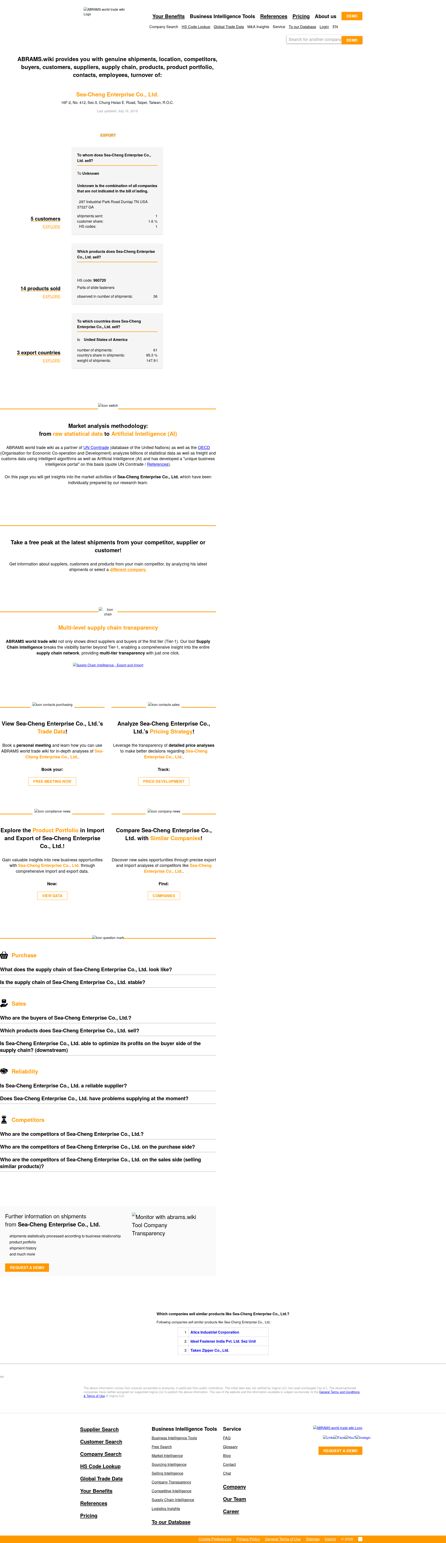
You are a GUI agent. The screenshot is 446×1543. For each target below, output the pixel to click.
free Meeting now (52, 781)
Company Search (100, 1453)
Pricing (301, 16)
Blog (227, 1455)
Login (324, 26)
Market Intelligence (167, 1455)
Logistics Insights (166, 1508)
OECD (204, 447)
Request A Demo (340, 1450)
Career (231, 1511)
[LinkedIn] (323, 1437)
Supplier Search (99, 1429)
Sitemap (313, 1539)
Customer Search (101, 1441)
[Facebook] (334, 1437)
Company (234, 1486)
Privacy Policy (248, 1539)
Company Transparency (171, 1482)
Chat (227, 1473)
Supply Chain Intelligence (173, 1499)
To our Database (302, 26)
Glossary (230, 1446)
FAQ (226, 1438)
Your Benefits (168, 16)
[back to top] (2, 1377)
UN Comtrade (96, 447)
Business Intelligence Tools (174, 1438)
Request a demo (27, 1267)
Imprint (330, 1539)
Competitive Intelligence (171, 1490)
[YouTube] (345, 1437)
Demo (351, 16)
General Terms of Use (283, 1539)
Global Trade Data (229, 26)
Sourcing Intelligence (169, 1464)
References (273, 16)
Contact (229, 1464)
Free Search (162, 1446)
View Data (52, 895)
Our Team (234, 1499)
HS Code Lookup (196, 26)
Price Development (163, 781)
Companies (164, 895)
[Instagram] (356, 1437)
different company (128, 569)
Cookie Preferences (215, 1539)
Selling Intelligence (167, 1473)
